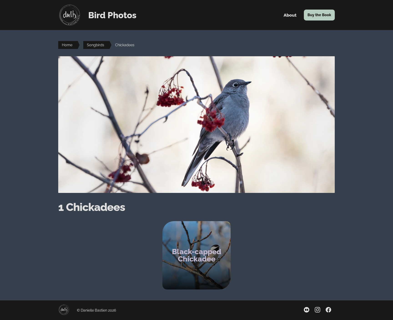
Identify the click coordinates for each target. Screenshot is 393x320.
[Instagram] (317, 310)
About (290, 15)
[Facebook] (328, 310)
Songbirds (95, 45)
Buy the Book (321, 15)
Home (67, 45)
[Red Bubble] (306, 310)
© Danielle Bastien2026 (96, 310)
